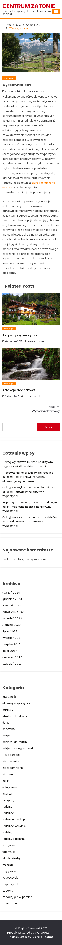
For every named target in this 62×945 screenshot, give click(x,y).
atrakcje (7, 709)
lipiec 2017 (9, 650)
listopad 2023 (11, 605)
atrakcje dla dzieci (14, 716)
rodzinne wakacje (14, 825)
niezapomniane (12, 767)
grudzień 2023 (12, 599)
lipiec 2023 (9, 631)
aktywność (9, 696)
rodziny (7, 832)
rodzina (7, 806)
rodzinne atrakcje (13, 819)
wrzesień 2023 (12, 618)
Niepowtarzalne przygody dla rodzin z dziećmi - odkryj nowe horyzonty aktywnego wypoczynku (27, 477)
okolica (7, 793)
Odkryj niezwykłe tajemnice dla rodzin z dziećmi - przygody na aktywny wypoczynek (28, 492)
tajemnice (8, 851)
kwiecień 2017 (12, 663)
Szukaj (48, 427)
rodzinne (8, 813)
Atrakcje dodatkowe (19, 390)
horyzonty (8, 729)
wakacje (8, 864)
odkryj (6, 780)
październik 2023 (14, 611)
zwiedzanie (9, 903)
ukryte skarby (11, 858)
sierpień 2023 (11, 624)
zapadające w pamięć (17, 897)
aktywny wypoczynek (16, 703)
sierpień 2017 (11, 644)
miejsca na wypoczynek (18, 748)
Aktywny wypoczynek (19, 335)
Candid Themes (43, 936)
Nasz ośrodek (11, 754)
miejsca (7, 735)
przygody (8, 800)
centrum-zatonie (35, 90)
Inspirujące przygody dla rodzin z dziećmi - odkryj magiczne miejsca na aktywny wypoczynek (30, 507)
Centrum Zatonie (28, 6)
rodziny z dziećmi (13, 838)
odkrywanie (10, 787)
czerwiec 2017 (12, 657)
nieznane (8, 774)
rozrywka (8, 845)
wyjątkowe (9, 871)
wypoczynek (10, 884)
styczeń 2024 (11, 592)
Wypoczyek (9, 78)
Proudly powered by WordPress (28, 932)
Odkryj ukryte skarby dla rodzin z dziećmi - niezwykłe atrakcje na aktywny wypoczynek (30, 521)
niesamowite (10, 761)
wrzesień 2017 (12, 637)
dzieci (6, 722)
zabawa (7, 890)
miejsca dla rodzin (14, 741)
